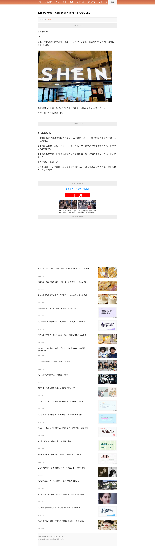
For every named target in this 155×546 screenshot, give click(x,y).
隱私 (53, 539)
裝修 (107, 2)
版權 (56, 539)
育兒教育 (91, 2)
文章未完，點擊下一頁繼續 (77, 189)
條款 (51, 539)
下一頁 (77, 195)
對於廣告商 (61, 539)
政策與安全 (46, 539)
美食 (71, 2)
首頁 (39, 2)
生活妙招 (48, 2)
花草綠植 (80, 2)
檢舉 (49, 20)
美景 (100, 2)
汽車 (57, 2)
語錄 (64, 2)
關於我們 (40, 539)
